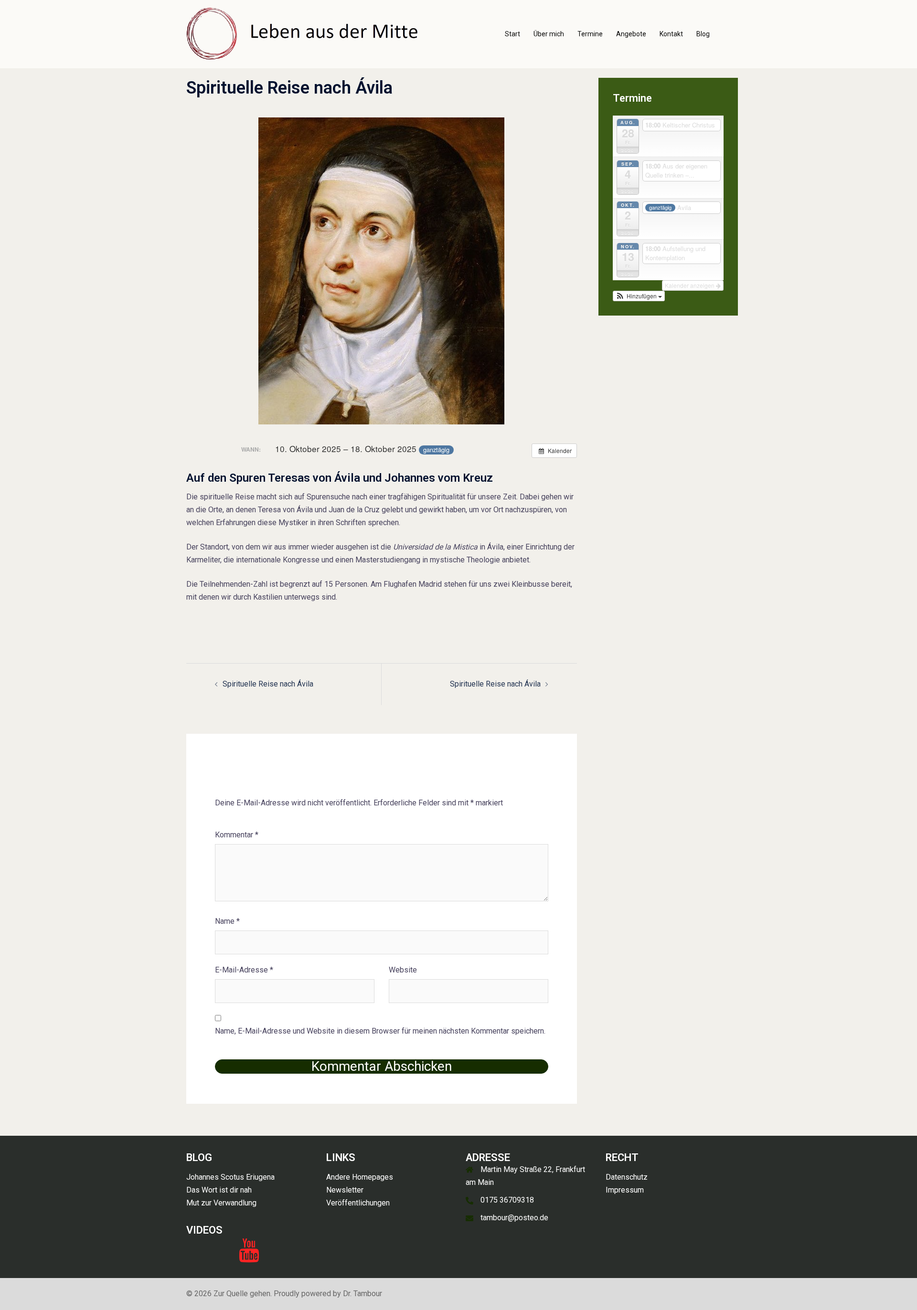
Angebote (631, 34)
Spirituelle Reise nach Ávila (268, 683)
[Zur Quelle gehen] (303, 33)
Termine (590, 34)
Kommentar (236, 834)
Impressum (625, 1189)
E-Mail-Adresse (244, 969)
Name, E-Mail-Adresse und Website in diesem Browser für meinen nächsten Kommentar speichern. (380, 1030)
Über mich (548, 34)
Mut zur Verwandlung (221, 1202)
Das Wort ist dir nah (219, 1189)
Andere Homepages (359, 1177)
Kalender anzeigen (690, 285)
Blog (703, 34)
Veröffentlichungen (358, 1202)
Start (512, 34)
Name (227, 921)
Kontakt (671, 34)
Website (403, 969)
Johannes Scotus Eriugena (230, 1177)
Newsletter (344, 1189)
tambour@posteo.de (514, 1217)
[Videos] (249, 1256)
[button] (639, 296)
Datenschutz (627, 1177)
